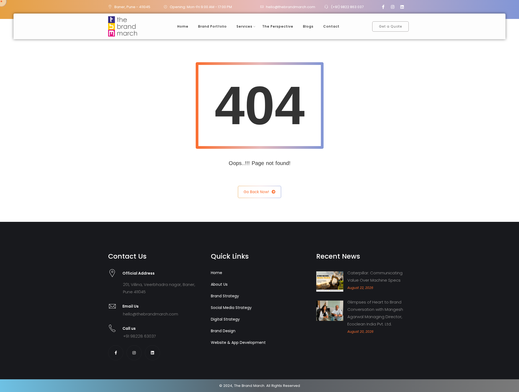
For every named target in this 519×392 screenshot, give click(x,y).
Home (182, 26)
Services (244, 26)
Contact (331, 26)
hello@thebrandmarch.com (150, 314)
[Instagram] (393, 7)
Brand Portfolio (212, 26)
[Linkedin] (402, 7)
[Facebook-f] (383, 7)
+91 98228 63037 (139, 336)
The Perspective (277, 26)
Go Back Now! (256, 192)
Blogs (308, 26)
